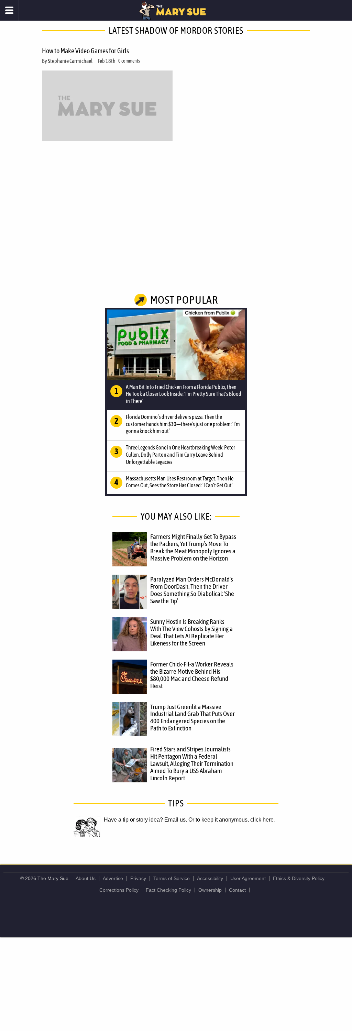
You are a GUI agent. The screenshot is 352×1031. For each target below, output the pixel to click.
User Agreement (248, 878)
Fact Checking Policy (168, 890)
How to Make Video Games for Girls (85, 51)
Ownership (210, 890)
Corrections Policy (119, 890)
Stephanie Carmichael (70, 61)
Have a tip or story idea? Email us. (145, 820)
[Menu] (9, 10)
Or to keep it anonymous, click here (231, 820)
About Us (86, 878)
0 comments (129, 60)
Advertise (113, 878)
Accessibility (210, 878)
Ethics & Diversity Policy (298, 878)
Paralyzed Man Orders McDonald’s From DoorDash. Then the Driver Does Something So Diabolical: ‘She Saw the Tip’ (192, 590)
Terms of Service (171, 878)
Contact (237, 890)
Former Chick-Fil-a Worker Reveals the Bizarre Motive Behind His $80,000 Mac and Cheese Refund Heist (191, 675)
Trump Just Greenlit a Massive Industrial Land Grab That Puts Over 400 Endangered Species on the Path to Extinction (192, 717)
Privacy (138, 878)
